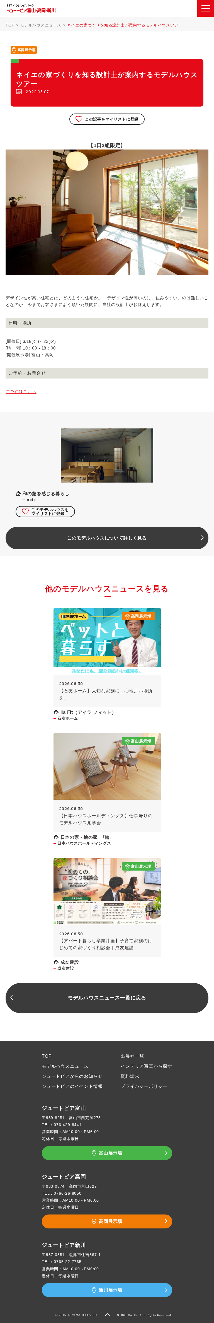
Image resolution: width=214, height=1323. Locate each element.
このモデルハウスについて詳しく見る (107, 538)
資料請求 (130, 1076)
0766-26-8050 (68, 1193)
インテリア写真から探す (146, 1066)
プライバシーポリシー (144, 1086)
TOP (10, 25)
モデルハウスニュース (40, 25)
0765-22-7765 (68, 1261)
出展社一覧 (132, 1056)
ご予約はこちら (21, 391)
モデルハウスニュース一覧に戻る (107, 998)
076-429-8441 (68, 1124)
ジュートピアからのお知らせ (72, 1076)
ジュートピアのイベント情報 (72, 1086)
